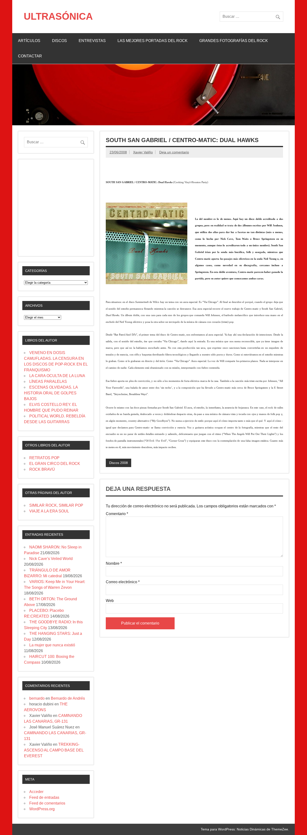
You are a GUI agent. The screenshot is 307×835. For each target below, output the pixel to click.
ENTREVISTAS (92, 41)
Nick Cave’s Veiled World (51, 559)
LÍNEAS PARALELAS (48, 381)
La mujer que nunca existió (52, 645)
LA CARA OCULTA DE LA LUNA (57, 376)
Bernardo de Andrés (68, 698)
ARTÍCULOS (29, 41)
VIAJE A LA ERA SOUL (49, 511)
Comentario (117, 514)
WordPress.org (42, 809)
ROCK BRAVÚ (42, 469)
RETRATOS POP (44, 458)
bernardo (37, 698)
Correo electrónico (123, 582)
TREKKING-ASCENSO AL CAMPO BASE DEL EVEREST (53, 750)
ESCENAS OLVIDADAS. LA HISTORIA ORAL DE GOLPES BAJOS (51, 393)
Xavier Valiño (143, 152)
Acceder (36, 792)
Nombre (114, 563)
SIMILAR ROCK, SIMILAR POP (56, 505)
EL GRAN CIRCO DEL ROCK (54, 464)
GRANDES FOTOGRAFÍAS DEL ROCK (233, 41)
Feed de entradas (44, 797)
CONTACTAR (30, 56)
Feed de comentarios (47, 803)
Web (110, 601)
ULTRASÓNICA (58, 16)
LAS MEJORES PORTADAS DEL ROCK (153, 41)
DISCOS (59, 41)
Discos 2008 (118, 463)
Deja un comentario (174, 152)
